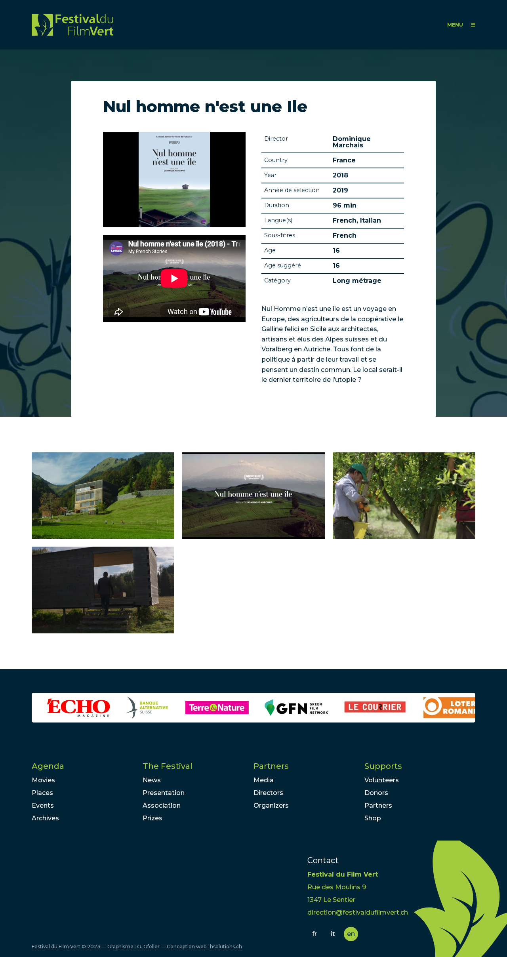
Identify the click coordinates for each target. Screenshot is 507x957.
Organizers (271, 805)
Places (42, 793)
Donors (376, 793)
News (152, 780)
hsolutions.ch (226, 946)
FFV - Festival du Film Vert (72, 25)
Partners (271, 766)
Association (162, 805)
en (351, 934)
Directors (268, 793)
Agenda (48, 766)
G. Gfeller (148, 946)
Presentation (164, 793)
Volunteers (381, 780)
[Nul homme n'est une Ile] (103, 495)
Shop (372, 818)
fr (314, 934)
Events (43, 805)
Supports (383, 766)
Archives (45, 818)
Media (264, 780)
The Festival (168, 766)
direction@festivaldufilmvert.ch (357, 912)
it (333, 934)
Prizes (152, 818)
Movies (43, 780)
